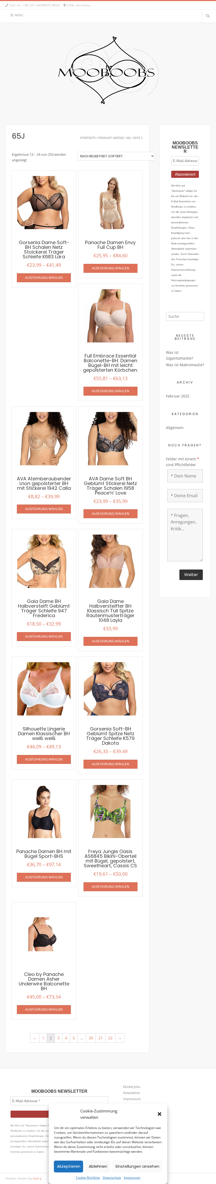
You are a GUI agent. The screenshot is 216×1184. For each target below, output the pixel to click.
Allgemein (175, 427)
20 (91, 1037)
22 (110, 1037)
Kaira (37, 1178)
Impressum (132, 1177)
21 (101, 1037)
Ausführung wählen (44, 277)
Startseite (88, 138)
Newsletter (131, 1092)
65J (128, 138)
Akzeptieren (68, 1166)
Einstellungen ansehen (137, 1166)
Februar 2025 (177, 396)
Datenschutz (112, 1177)
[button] (159, 1114)
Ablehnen (98, 1166)
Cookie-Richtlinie (88, 1177)
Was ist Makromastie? (185, 364)
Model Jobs (131, 1086)
